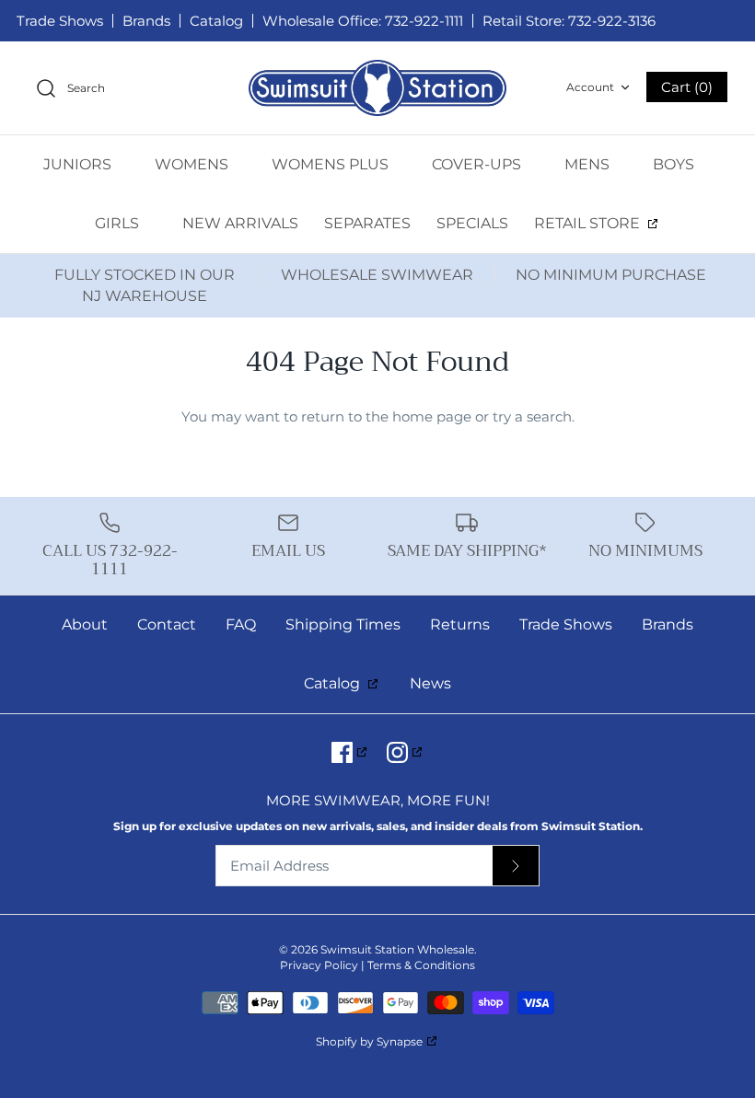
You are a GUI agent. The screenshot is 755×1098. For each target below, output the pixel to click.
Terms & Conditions (421, 965)
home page (431, 416)
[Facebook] (350, 752)
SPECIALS (472, 223)
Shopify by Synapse (369, 1041)
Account (590, 87)
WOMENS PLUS (332, 164)
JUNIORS (79, 164)
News (430, 683)
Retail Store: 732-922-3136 (569, 21)
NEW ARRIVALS (240, 223)
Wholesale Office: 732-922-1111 (362, 21)
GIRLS (119, 223)
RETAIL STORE (589, 223)
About (85, 624)
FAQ (241, 624)
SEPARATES (367, 223)
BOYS (675, 164)
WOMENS (193, 164)
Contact (166, 624)
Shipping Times (343, 624)
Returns (460, 624)
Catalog (216, 21)
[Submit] (516, 865)
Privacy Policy (319, 965)
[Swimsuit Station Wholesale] (377, 88)
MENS (588, 164)
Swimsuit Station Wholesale (397, 949)
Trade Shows (60, 21)
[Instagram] (405, 752)
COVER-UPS (478, 164)
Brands (146, 21)
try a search (532, 416)
